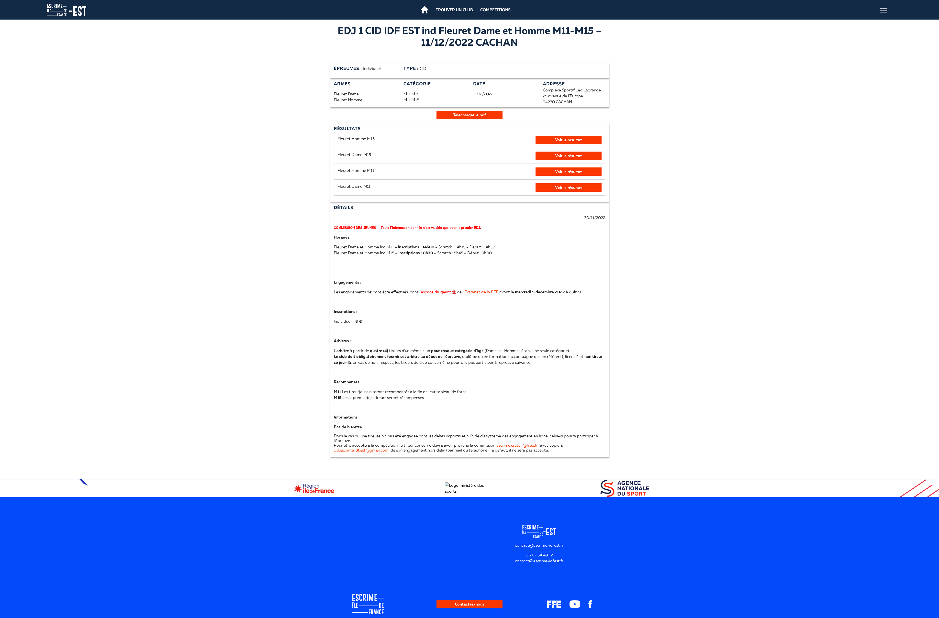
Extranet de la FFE (481, 291)
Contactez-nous (469, 604)
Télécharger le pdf (469, 114)
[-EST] (57, 9)
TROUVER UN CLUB (454, 9)
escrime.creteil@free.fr (517, 445)
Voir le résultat (568, 139)
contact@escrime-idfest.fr (539, 560)
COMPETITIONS (495, 9)
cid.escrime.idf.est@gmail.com (361, 450)
